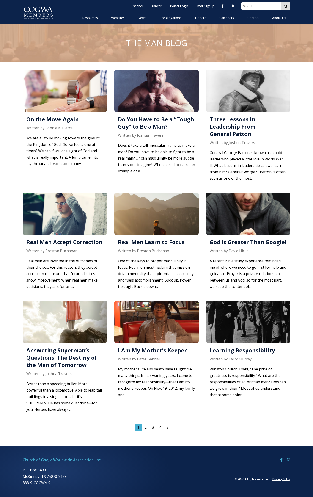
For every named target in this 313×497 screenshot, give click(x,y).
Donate (200, 18)
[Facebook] (222, 6)
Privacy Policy (281, 479)
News (142, 18)
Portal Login (179, 6)
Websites (118, 18)
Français (156, 6)
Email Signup (204, 6)
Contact (253, 18)
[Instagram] (232, 6)
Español (137, 6)
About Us (279, 18)
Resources (90, 18)
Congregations (170, 18)
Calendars (226, 18)
